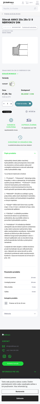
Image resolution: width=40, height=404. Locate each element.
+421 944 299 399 (12, 350)
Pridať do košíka (21, 103)
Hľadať (35, 8)
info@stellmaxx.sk (12, 346)
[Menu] (37, 2)
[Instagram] (4, 356)
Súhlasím (20, 398)
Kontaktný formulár (12, 363)
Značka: (6, 32)
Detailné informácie (9, 73)
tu (26, 386)
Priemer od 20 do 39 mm (17, 303)
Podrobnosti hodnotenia (29, 27)
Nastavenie (20, 392)
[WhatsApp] (9, 356)
